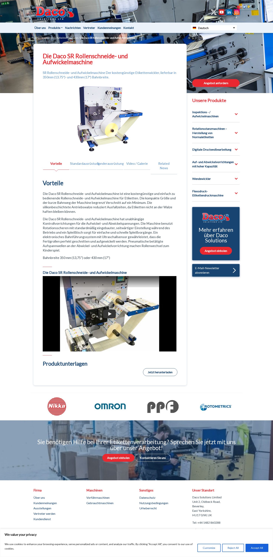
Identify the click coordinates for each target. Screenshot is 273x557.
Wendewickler (201, 178)
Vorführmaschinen (98, 497)
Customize (209, 547)
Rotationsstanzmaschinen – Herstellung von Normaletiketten (209, 133)
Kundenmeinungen (109, 27)
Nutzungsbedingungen (153, 503)
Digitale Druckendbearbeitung (211, 149)
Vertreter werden (44, 513)
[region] (136, 543)
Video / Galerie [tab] (137, 163)
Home (36, 37)
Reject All (233, 547)
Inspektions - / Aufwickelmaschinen (59, 37)
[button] (233, 270)
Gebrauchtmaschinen (99, 503)
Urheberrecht (148, 508)
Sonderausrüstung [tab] (110, 163)
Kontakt (128, 27)
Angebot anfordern (216, 83)
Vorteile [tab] (56, 163)
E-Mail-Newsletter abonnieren (207, 270)
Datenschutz (147, 497)
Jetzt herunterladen (160, 372)
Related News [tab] (164, 166)
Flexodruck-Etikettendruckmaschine (207, 193)
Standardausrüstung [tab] (83, 163)
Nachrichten (73, 27)
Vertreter (89, 27)
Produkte (54, 27)
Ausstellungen (42, 508)
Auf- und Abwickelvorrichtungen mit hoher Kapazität (213, 164)
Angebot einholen (216, 250)
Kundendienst (42, 519)
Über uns (40, 27)
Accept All (257, 547)
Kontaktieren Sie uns (153, 457)
